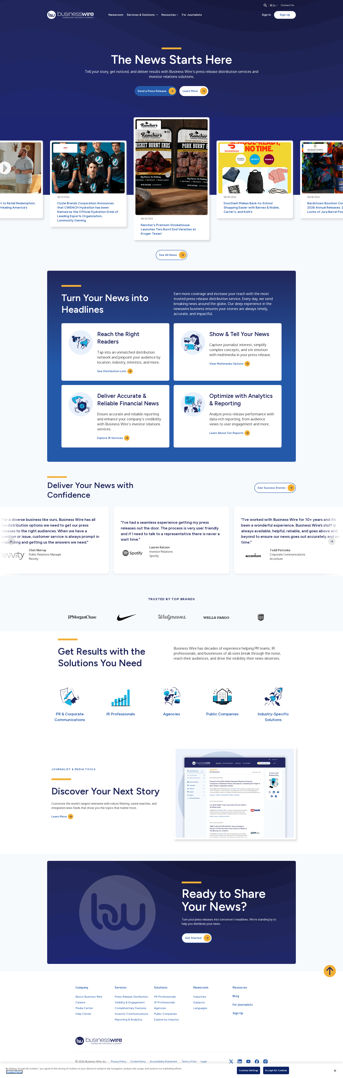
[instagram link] (265, 1061)
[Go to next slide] (331, 541)
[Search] (265, 5)
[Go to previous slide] (11, 541)
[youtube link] (248, 1061)
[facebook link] (257, 1061)
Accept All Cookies (276, 1070)
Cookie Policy (14, 1072)
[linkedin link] (240, 1061)
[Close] (335, 1070)
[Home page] (70, 15)
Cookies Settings (248, 1070)
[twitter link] (231, 1062)
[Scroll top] (330, 971)
